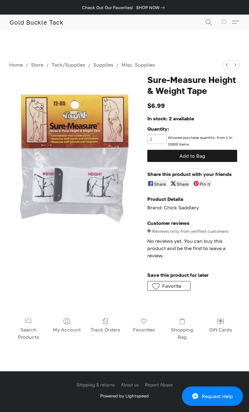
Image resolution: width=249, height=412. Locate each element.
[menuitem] (227, 64)
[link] (151, 7)
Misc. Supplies (138, 65)
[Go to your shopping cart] (225, 22)
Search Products (28, 333)
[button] (212, 396)
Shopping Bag (182, 333)
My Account (67, 330)
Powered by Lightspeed (124, 395)
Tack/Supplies (68, 65)
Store (37, 65)
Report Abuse (159, 385)
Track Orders (105, 330)
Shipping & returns (96, 385)
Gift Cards (220, 330)
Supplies (103, 65)
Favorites (144, 330)
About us (130, 385)
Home (16, 65)
